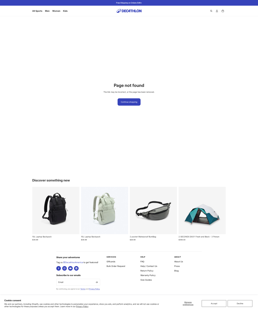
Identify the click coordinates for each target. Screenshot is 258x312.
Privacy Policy (82, 306)
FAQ (142, 261)
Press (177, 266)
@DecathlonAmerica (73, 262)
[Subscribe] (96, 282)
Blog (176, 270)
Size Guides (146, 280)
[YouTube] (70, 268)
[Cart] (223, 11)
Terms (82, 289)
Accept (214, 303)
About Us (178, 261)
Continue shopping (129, 102)
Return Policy (146, 270)
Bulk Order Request (116, 266)
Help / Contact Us (148, 266)
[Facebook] (58, 268)
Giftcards (111, 261)
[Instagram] (64, 268)
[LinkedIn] (76, 268)
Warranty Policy (147, 275)
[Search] (211, 11)
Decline (240, 303)
